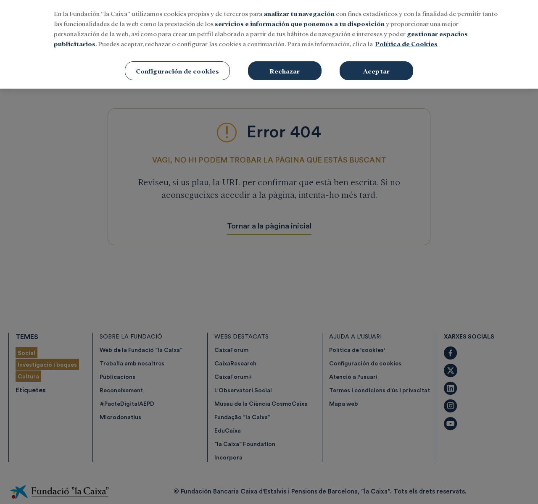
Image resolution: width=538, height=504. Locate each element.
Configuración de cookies (177, 71)
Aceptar (376, 71)
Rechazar (284, 71)
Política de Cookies (406, 43)
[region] (269, 44)
